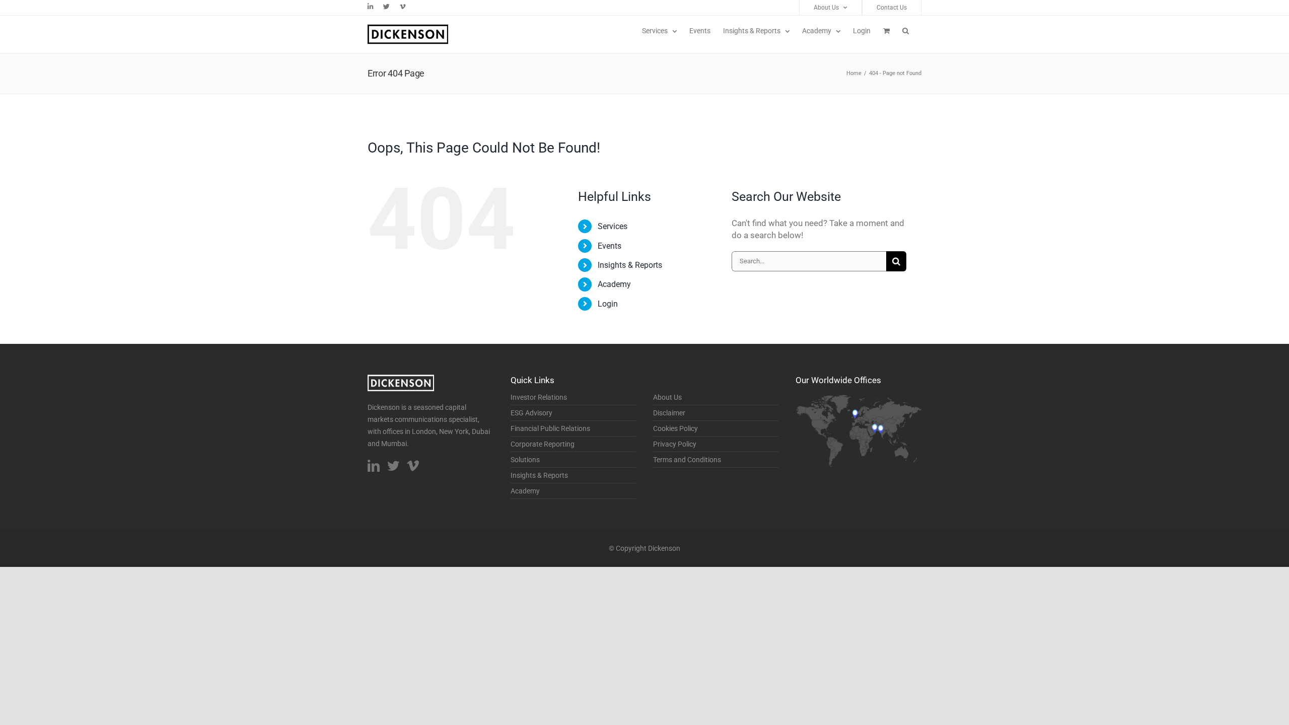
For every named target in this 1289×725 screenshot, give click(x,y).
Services (612, 226)
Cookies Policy (675, 428)
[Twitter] (393, 466)
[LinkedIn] (374, 466)
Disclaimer (669, 413)
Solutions (525, 460)
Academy (614, 284)
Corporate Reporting (543, 444)
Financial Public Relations (550, 428)
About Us (667, 397)
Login (608, 304)
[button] (905, 31)
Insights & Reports (630, 265)
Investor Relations (539, 397)
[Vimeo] (413, 466)
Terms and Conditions (687, 460)
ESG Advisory (531, 413)
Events (609, 246)
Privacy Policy (674, 444)
